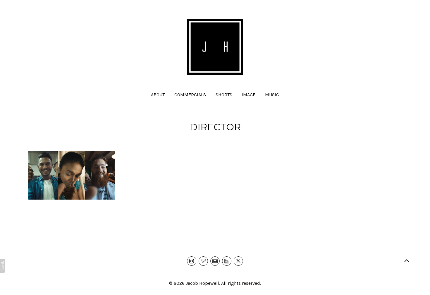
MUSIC (272, 94)
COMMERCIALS (190, 94)
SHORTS (224, 94)
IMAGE (248, 94)
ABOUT (158, 94)
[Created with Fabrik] (2, 266)
